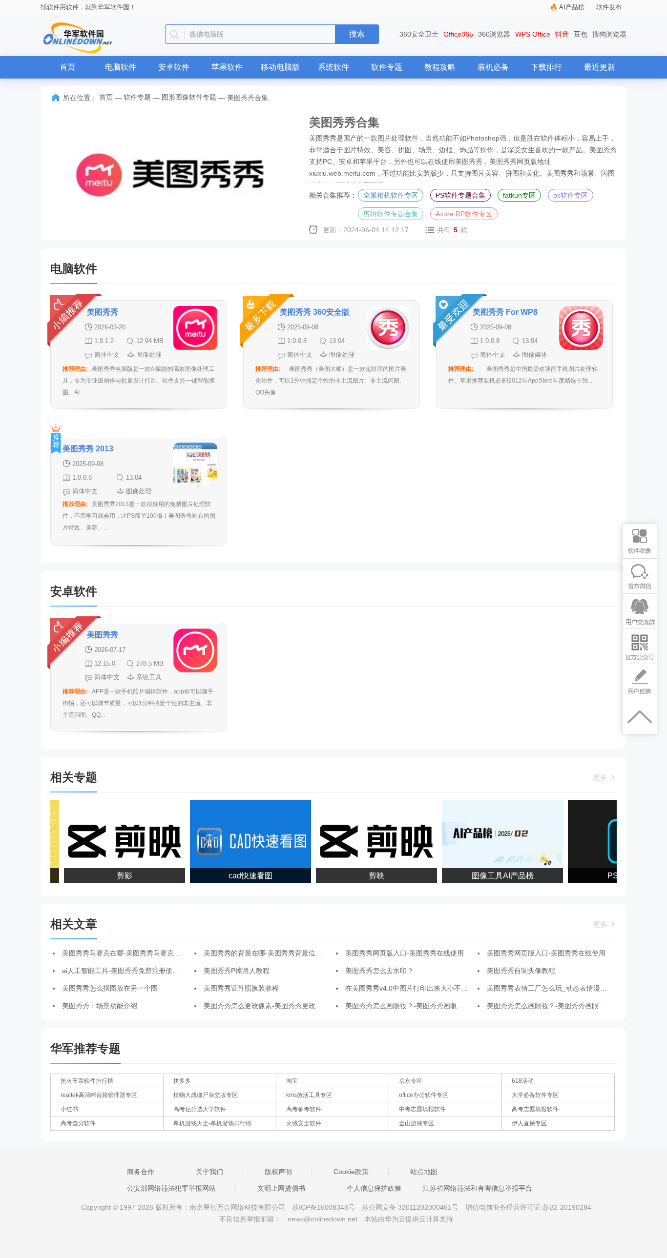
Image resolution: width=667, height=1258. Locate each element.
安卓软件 (173, 67)
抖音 (562, 34)
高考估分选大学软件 (199, 1109)
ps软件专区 (570, 195)
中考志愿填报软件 (422, 1109)
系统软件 (333, 67)
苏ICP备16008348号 (323, 1207)
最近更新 (599, 67)
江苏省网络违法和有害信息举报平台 (477, 1188)
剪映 (370, 876)
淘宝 (292, 1080)
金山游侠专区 (416, 1123)
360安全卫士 (418, 34)
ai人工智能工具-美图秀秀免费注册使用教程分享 (134, 970)
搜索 (357, 34)
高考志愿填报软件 (535, 1109)
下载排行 (546, 67)
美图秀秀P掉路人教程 (237, 970)
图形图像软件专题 (189, 97)
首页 (67, 67)
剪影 (118, 876)
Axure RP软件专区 (464, 214)
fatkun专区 (519, 195)
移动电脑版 (280, 67)
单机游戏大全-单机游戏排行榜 (212, 1123)
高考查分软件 (78, 1123)
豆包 (580, 34)
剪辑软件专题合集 (390, 214)
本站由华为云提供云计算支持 (408, 1219)
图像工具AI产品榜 (496, 876)
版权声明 (278, 1171)
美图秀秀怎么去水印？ (379, 970)
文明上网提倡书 (281, 1188)
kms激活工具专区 (309, 1095)
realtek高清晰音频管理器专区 (99, 1095)
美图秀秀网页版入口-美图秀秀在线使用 (404, 953)
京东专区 (410, 1080)
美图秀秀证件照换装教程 (241, 988)
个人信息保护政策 (374, 1188)
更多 (601, 777)
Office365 (458, 34)
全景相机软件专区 (390, 195)
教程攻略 (440, 67)
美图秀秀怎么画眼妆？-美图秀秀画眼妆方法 (411, 1006)
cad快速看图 (244, 876)
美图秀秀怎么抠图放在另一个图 (110, 988)
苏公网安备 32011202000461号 (411, 1207)
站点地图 (424, 1171)
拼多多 (182, 1080)
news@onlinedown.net (322, 1219)
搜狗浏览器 (609, 34)
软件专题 (386, 67)
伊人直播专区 (529, 1123)
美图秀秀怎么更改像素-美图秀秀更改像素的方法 (277, 1006)
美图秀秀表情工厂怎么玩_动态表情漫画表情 (554, 988)
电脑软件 (120, 67)
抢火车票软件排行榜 (87, 1080)
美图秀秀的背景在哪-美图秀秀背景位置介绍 (270, 953)
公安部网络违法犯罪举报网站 (171, 1188)
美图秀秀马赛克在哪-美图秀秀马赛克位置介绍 (131, 953)
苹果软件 (227, 67)
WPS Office (532, 34)
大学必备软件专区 (535, 1095)
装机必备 (493, 67)
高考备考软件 (303, 1109)
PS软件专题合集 (460, 195)
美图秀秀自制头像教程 (521, 970)
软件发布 (609, 7)
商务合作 (140, 1171)
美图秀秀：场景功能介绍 (99, 1006)
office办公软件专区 (423, 1095)
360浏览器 (494, 34)
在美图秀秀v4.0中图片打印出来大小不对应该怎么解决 (427, 988)
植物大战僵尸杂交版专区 (205, 1095)
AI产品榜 (571, 7)
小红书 (69, 1109)
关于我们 (209, 1171)
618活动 (523, 1080)
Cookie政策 (351, 1171)
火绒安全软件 (303, 1123)
